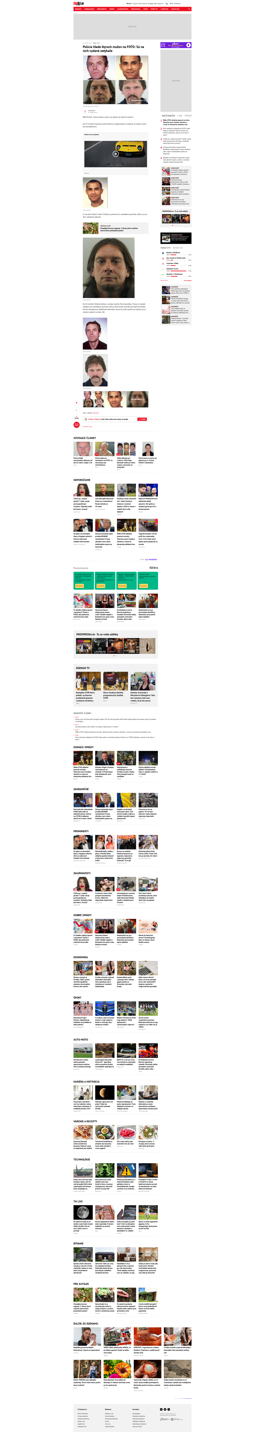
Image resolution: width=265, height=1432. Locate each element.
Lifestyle (164, 9)
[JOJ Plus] (162, 275)
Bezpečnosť (98, 1191)
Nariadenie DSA (82, 1426)
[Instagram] (165, 1409)
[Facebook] (161, 1409)
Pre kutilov (81, 1284)
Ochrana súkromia (83, 1416)
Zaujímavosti (122, 9)
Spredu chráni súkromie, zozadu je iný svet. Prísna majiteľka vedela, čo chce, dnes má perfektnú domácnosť (82, 1268)
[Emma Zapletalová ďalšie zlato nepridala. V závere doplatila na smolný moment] (104, 1212)
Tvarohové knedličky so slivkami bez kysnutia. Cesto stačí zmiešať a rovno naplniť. (103, 1144)
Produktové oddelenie (138, 1416)
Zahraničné (89, 9)
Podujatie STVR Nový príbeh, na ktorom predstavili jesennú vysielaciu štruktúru (85, 696)
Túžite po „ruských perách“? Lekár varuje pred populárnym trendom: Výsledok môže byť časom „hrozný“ (82, 898)
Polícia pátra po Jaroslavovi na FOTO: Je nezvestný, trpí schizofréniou (104, 461)
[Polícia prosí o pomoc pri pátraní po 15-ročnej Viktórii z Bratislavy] (148, 449)
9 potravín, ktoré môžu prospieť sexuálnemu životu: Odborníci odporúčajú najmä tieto (104, 896)
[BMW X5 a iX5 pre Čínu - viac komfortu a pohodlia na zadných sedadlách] (126, 1050)
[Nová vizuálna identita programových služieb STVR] (115, 681)
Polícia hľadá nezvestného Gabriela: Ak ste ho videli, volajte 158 (82, 460)
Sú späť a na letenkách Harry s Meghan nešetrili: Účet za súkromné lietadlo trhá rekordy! (82, 854)
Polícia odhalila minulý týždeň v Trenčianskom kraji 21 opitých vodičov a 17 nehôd (148, 770)
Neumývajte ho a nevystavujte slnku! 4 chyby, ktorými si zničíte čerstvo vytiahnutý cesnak (104, 1307)
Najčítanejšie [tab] (168, 115)
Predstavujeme (99, 1069)
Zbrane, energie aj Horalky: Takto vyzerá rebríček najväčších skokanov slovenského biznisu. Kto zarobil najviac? (81, 982)
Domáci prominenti (100, 863)
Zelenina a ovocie (121, 1313)
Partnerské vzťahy (176, 235)
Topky (94, 43)
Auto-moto (80, 1039)
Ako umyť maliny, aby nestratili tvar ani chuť (125, 1142)
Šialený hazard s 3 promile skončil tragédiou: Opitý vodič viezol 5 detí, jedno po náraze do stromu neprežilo (180, 320)
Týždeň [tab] (188, 115)
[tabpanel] (176, 141)
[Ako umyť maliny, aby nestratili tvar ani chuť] (126, 1132)
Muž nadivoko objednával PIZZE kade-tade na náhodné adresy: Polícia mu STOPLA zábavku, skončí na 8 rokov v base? (114, 738)
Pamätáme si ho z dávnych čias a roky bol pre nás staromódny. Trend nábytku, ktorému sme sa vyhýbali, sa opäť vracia (126, 1268)
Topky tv (154, 9)
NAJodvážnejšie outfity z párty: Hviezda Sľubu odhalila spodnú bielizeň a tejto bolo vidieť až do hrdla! (104, 856)
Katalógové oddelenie (138, 1421)
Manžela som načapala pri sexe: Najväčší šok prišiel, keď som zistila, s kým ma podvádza (180, 238)
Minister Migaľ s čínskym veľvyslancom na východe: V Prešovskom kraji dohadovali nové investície (104, 772)
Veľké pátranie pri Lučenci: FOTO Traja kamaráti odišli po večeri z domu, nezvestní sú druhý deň (126, 462)
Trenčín (141, 776)
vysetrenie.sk (98, 902)
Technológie (81, 1159)
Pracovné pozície (80, 568)
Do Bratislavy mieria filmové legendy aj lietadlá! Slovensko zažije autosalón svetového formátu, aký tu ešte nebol (126, 614)
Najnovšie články (82, 713)
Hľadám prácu (77, 1111)
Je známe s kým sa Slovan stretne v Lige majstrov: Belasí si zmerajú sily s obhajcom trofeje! (104, 1021)
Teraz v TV (165, 248)
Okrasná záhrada (143, 1313)
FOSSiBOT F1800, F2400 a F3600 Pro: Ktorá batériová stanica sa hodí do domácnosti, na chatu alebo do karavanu (148, 1184)
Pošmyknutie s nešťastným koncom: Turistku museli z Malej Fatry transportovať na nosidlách (125, 772)
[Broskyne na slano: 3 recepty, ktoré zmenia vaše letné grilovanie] (148, 1132)
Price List (107, 1424)
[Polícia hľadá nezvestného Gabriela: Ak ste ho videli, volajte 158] (83, 449)
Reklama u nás (109, 1413)
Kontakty (135, 1409)
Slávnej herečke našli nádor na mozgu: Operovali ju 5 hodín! (96, 727)
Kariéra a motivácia (86, 1081)
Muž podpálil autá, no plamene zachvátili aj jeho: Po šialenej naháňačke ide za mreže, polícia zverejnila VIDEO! (180, 311)
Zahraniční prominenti (79, 860)
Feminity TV (134, 703)
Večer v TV (178, 248)
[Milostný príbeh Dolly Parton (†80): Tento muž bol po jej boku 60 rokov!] (148, 842)
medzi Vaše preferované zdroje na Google (108, 419)
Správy (78, 703)
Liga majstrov (98, 1027)
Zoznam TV (83, 668)
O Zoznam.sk (82, 1409)
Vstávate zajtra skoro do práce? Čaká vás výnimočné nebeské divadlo (104, 1105)
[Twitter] (168, 1409)
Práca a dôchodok (143, 1111)
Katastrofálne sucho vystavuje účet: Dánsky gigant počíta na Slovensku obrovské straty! (125, 982)
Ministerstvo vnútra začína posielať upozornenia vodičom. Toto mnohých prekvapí (82, 1063)
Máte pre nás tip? (137, 1426)
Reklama (108, 1409)
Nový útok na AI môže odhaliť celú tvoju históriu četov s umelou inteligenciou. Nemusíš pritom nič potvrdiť (104, 1184)
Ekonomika (135, 9)
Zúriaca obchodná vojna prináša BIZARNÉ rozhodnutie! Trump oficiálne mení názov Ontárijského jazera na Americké (104, 814)
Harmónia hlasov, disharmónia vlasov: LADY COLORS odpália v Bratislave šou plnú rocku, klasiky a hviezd (104, 614)
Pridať (143, 419)
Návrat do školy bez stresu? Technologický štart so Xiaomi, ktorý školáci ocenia (147, 938)
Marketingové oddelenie (139, 1424)
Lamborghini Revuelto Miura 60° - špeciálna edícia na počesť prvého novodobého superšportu (104, 1063)
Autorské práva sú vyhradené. (168, 1415)
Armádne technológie (79, 1191)
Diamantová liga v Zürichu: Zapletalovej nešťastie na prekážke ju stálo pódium (82, 1021)
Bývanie (78, 1243)
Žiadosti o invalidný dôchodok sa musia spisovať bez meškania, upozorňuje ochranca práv (148, 1105)
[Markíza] (162, 253)
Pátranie (96, 413)
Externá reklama (109, 1416)
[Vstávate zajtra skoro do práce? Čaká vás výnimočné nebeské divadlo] (104, 1092)
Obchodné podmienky (111, 1419)
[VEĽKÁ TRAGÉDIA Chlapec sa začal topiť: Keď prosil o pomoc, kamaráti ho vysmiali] (166, 300)
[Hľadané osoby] (93, 399)
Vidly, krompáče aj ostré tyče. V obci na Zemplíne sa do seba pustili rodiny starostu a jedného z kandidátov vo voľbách (126, 1226)
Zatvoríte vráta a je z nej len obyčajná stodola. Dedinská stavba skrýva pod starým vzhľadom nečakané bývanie (104, 1268)
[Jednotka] (162, 264)
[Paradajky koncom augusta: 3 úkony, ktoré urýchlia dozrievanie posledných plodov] (83, 1295)
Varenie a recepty (85, 1121)
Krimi (98, 43)
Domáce (78, 9)
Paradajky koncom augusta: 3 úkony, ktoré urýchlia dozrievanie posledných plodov (82, 1307)
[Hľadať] (189, 9)
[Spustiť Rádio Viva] (175, 43)
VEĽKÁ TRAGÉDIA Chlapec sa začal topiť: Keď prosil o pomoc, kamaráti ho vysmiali (180, 301)
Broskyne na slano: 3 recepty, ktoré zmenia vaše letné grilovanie (147, 1143)
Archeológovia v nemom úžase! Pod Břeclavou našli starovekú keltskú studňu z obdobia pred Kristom (126, 898)
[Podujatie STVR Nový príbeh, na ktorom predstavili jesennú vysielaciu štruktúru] (88, 681)
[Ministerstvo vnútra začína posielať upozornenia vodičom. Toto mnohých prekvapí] (83, 1050)
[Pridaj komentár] (77, 403)
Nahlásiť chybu (87, 427)
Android (119, 1191)
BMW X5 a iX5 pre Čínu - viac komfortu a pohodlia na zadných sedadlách (126, 1062)
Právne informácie (83, 1413)
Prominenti (102, 9)
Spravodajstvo (136, 1413)
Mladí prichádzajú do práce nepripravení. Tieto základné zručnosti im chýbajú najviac (126, 1105)
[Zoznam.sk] (165, 1420)
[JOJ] (162, 258)
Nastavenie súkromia (83, 1419)
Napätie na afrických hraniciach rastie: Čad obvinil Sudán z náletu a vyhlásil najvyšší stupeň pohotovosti (126, 814)
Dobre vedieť (76, 619)
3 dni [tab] (179, 115)
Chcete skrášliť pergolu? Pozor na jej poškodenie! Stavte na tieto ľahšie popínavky (148, 1307)
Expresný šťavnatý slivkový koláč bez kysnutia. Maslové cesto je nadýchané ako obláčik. (82, 1144)
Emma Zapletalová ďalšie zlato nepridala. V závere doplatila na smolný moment (104, 1225)
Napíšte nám (81, 1424)
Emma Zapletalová (78, 1027)
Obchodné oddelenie (138, 1419)
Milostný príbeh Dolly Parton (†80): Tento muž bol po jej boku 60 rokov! (148, 853)
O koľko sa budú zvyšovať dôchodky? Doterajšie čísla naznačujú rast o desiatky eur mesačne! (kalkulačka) (104, 982)
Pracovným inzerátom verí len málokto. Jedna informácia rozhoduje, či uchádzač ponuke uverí (82, 1105)
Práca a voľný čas (99, 1111)
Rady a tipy (120, 1146)
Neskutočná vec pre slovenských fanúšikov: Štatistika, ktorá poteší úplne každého (147, 613)
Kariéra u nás (81, 1421)
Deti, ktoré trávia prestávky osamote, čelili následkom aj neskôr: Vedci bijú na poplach (148, 896)
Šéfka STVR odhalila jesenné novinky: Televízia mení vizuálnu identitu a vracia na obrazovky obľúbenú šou (113, 732)
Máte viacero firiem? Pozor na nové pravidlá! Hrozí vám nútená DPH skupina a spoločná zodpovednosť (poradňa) (148, 982)
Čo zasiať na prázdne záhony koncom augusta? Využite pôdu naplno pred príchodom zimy (126, 1307)
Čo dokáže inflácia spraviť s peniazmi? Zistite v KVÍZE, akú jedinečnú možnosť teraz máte (82, 613)
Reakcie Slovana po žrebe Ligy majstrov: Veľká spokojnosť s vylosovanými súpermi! (126, 1021)
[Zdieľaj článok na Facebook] (77, 410)
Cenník (107, 1421)
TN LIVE (78, 1201)
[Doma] (162, 269)
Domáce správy (83, 747)
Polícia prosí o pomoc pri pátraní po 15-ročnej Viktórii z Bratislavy (148, 460)
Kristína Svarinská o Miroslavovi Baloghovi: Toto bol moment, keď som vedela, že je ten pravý (143, 696)
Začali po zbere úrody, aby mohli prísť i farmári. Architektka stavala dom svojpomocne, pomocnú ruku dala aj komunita (148, 1268)
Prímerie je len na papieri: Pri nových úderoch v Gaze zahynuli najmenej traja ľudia (148, 812)
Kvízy (145, 9)
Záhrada (75, 1313)
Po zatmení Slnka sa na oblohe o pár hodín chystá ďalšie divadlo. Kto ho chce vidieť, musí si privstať (83, 1226)
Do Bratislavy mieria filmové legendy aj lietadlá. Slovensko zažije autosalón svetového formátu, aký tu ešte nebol (148, 1064)
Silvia (151, 3)
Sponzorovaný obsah (144, 1191)
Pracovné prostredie (122, 1111)
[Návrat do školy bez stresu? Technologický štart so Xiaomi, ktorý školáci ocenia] (148, 926)
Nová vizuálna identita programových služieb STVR (113, 695)
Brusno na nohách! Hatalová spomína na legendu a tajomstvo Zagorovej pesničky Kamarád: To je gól (124, 856)
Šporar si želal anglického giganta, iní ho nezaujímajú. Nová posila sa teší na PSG (148, 1225)
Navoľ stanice (164, 280)
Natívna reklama (109, 1426)
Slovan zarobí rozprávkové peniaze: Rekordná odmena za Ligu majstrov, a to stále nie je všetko (148, 1022)
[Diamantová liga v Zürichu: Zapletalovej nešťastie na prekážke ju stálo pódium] (83, 1008)
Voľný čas (175, 9)
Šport (112, 9)
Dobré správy (82, 915)
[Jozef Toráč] (115, 399)
